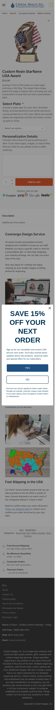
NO (27, 379)
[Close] (49, 308)
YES (27, 368)
